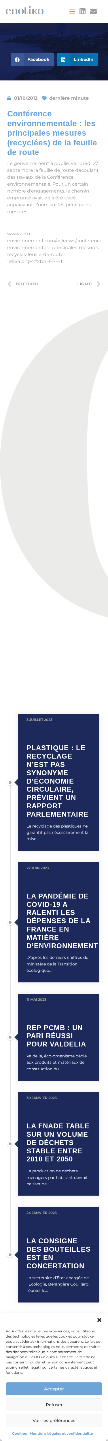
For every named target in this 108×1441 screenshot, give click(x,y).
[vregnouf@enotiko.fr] (94, 11)
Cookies (19, 1433)
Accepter (54, 1389)
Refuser (54, 1404)
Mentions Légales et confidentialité (61, 1433)
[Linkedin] (82, 11)
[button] (99, 1320)
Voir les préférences (54, 1420)
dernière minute (69, 98)
